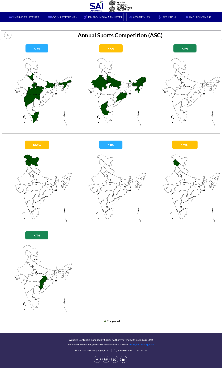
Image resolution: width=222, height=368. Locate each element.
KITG (37, 235)
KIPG (185, 48)
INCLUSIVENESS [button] (200, 17)
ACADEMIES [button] (141, 17)
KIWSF (185, 144)
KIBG (111, 144)
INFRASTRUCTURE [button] (26, 17)
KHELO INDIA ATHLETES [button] (105, 17)
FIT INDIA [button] (169, 17)
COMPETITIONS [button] (63, 17)
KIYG (37, 48)
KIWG (37, 144)
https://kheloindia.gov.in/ (141, 344)
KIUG (111, 48)
